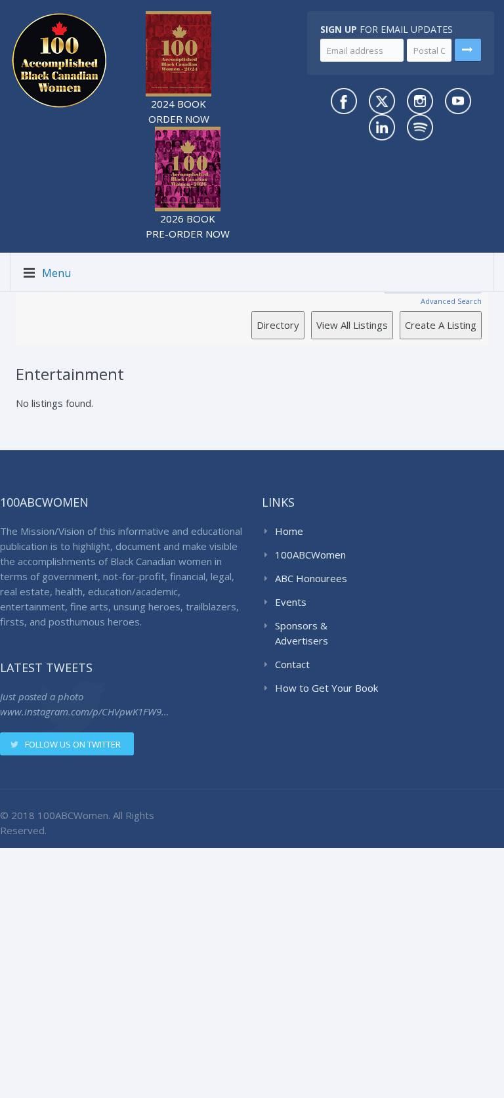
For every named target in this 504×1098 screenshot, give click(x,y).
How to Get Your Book (326, 687)
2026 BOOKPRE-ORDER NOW (188, 226)
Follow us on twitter (73, 744)
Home (289, 531)
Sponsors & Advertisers (301, 633)
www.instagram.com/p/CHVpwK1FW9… (84, 711)
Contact (292, 664)
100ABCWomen (310, 554)
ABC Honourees (311, 578)
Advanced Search (451, 301)
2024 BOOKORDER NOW (178, 111)
